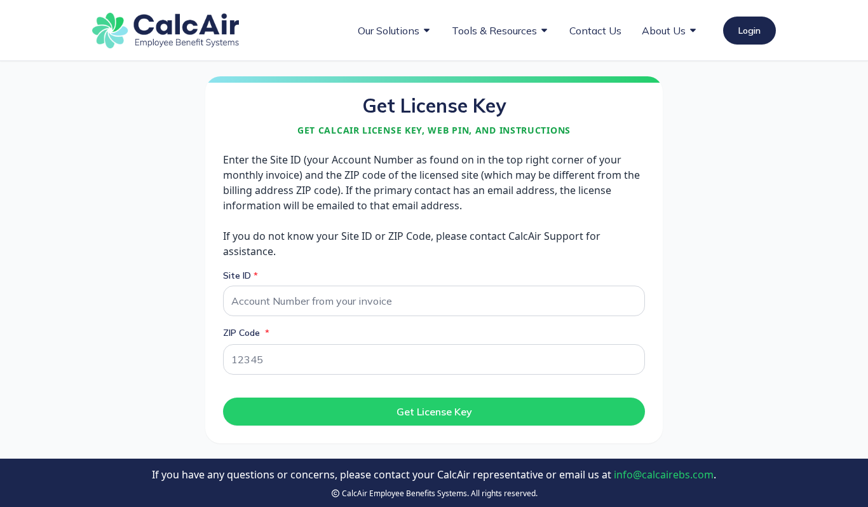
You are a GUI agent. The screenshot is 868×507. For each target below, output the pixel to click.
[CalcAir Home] (165, 30)
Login (749, 30)
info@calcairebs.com (664, 475)
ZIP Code (242, 332)
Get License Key (434, 411)
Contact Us (595, 30)
